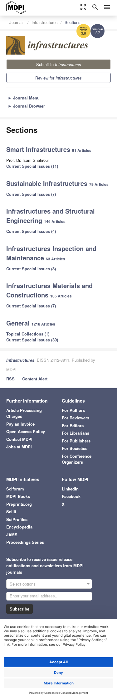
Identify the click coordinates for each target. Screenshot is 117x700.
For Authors (73, 410)
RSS (10, 379)
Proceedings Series (25, 542)
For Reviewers (75, 418)
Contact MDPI (19, 439)
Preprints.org (19, 504)
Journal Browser (26, 106)
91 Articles (81, 150)
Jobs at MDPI (19, 447)
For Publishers (76, 441)
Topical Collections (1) (27, 334)
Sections (72, 22)
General (19, 322)
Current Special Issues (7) (31, 194)
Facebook (71, 496)
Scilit (11, 511)
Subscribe (19, 609)
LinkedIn (70, 489)
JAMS (11, 535)
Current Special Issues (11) (32, 166)
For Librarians (75, 433)
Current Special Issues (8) (31, 269)
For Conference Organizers (76, 459)
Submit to (58, 64)
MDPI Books (18, 496)
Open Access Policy (25, 431)
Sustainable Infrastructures (47, 183)
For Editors (73, 425)
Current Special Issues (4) (31, 231)
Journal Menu (24, 98)
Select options (23, 584)
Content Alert (34, 379)
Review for (58, 78)
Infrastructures (45, 22)
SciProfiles (16, 519)
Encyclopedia (19, 527)
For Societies (74, 448)
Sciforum (15, 489)
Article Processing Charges (24, 413)
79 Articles (99, 184)
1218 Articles (43, 324)
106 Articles (61, 296)
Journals (17, 22)
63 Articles (55, 259)
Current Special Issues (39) (32, 340)
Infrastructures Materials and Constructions (49, 290)
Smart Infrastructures (39, 149)
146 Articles (55, 221)
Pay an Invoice (20, 424)
